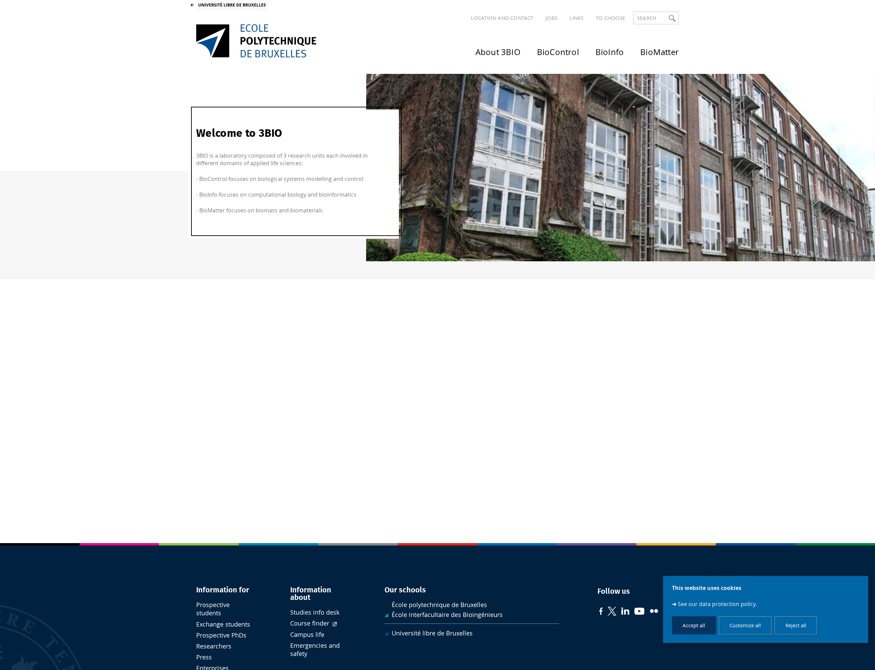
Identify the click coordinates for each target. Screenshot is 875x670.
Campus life (307, 635)
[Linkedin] (625, 611)
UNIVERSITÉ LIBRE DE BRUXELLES (232, 5)
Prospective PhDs (221, 635)
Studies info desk (314, 612)
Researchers (213, 646)
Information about (310, 593)
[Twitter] (612, 612)
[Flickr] (654, 612)
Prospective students (213, 609)
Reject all (795, 625)
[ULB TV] (639, 612)
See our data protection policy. (717, 604)
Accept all (694, 625)
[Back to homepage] (256, 40)
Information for (222, 590)
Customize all (745, 625)
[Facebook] (601, 612)
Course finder (310, 623)
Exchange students (223, 624)
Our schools (405, 590)
